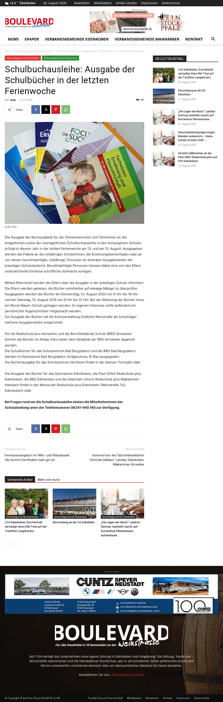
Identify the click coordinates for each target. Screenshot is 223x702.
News (13, 39)
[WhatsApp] (65, 109)
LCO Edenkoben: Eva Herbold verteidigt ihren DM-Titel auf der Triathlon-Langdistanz (26, 527)
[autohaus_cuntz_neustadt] (111, 594)
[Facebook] (35, 109)
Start (8, 51)
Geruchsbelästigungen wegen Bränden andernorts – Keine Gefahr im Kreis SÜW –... (196, 136)
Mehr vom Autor (49, 479)
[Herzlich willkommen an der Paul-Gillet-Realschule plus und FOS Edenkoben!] (164, 158)
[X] (45, 109)
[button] (213, 39)
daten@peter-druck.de (127, 675)
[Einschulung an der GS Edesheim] (74, 503)
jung (12, 99)
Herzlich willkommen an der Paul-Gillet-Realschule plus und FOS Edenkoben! (197, 157)
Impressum (149, 3)
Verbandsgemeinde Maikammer (147, 39)
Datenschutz (171, 3)
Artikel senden (126, 3)
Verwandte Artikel (19, 479)
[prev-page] (7, 544)
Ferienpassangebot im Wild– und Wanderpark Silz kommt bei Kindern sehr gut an (37, 457)
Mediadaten (103, 3)
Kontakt (194, 39)
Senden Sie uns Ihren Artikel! (105, 698)
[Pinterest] (55, 109)
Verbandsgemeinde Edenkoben (77, 39)
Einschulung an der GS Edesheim (74, 522)
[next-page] (14, 544)
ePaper (32, 39)
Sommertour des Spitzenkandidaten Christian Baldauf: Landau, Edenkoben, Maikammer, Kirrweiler (117, 459)
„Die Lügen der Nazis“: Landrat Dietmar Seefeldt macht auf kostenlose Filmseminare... (196, 115)
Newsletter (82, 3)
